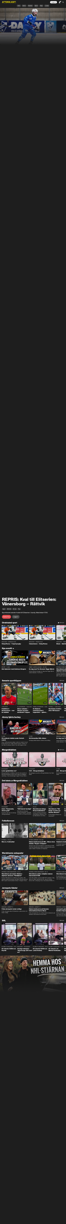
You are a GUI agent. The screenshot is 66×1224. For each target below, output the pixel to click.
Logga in (53, 2)
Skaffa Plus (6, 617)
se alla (62, 622)
